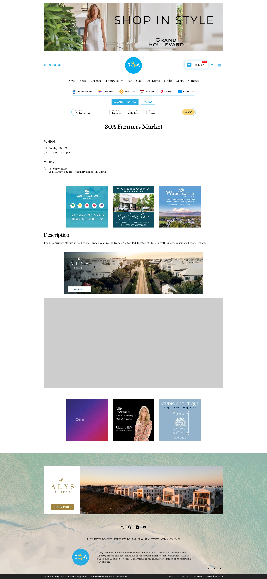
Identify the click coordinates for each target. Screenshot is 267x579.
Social (180, 80)
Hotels (148, 102)
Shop (83, 80)
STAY (140, 539)
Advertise (196, 576)
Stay (138, 80)
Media (168, 80)
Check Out (132, 111)
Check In (115, 111)
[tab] (125, 102)
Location (78, 111)
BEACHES (107, 539)
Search (188, 112)
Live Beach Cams (84, 91)
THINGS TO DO (122, 539)
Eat (130, 80)
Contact (193, 80)
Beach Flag (108, 91)
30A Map (168, 91)
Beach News (189, 91)
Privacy (219, 576)
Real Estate (153, 80)
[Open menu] (219, 65)
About (172, 576)
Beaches (96, 80)
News (72, 80)
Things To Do (114, 80)
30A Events (149, 91)
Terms (208, 576)
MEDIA (164, 539)
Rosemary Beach (58, 168)
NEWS (97, 539)
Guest (151, 111)
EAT (134, 539)
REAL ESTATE (152, 539)
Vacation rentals (125, 102)
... (120, 113)
